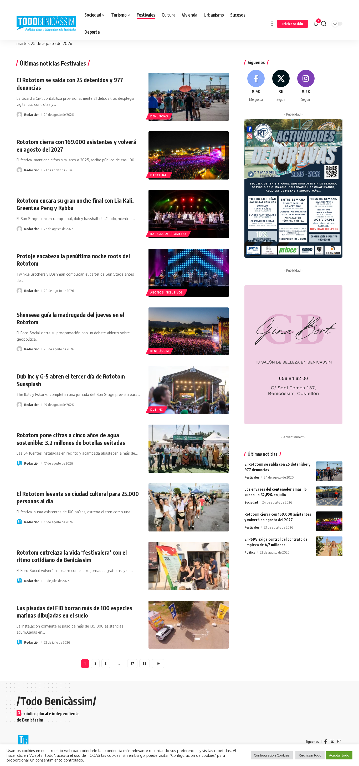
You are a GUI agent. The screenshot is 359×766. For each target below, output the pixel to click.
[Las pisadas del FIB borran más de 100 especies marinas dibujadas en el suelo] (188, 625)
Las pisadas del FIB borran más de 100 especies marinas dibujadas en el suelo (74, 611)
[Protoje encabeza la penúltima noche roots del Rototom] (188, 273)
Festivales (251, 477)
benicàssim (159, 350)
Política (249, 552)
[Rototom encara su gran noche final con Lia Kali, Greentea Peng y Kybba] (188, 214)
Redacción (31, 463)
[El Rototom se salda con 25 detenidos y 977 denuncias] (188, 97)
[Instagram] (306, 86)
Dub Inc (156, 409)
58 (144, 663)
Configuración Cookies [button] (272, 755)
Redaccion (31, 114)
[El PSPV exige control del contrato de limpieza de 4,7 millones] (329, 546)
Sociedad (251, 502)
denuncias (159, 116)
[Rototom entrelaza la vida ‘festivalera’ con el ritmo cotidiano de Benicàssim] (188, 566)
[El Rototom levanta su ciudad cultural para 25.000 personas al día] (188, 507)
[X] (281, 86)
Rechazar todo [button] (310, 755)
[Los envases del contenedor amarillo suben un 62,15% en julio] (329, 496)
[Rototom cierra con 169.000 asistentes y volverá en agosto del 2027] (188, 155)
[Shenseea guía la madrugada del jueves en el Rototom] (188, 331)
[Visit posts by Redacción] (19, 463)
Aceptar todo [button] (339, 755)
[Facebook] (256, 86)
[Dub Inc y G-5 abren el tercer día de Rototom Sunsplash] (188, 390)
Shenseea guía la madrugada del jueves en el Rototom (70, 318)
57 (132, 663)
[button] (272, 23)
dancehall (159, 175)
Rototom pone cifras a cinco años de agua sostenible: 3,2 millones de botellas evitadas (71, 438)
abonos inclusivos (166, 292)
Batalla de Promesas (168, 233)
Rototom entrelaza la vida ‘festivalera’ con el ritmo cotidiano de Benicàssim (72, 556)
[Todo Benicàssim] (46, 24)
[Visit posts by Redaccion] (19, 114)
